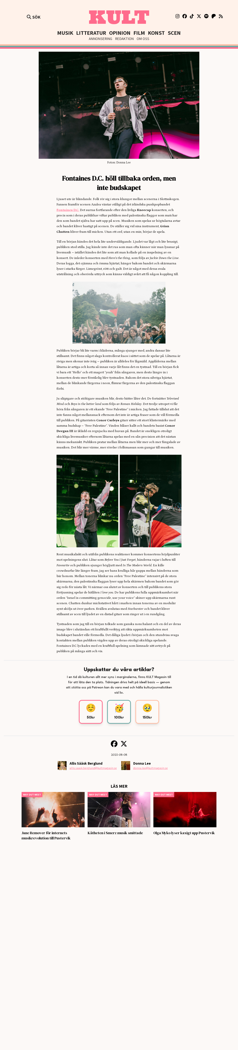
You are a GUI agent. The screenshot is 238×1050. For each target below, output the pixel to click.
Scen (174, 32)
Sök (36, 17)
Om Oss (143, 38)
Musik (65, 32)
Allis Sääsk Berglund (86, 763)
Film (139, 32)
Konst (156, 32)
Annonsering (100, 38)
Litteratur (91, 32)
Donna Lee (142, 763)
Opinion (120, 32)
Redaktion (124, 38)
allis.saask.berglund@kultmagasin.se (93, 768)
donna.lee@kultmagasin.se (150, 768)
